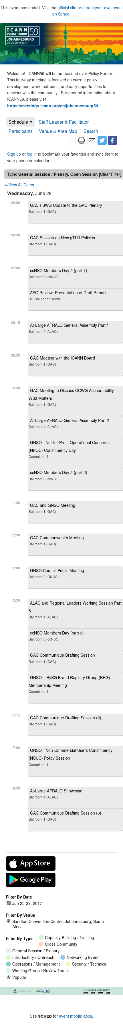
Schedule (18, 122)
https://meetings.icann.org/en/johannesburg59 (52, 105)
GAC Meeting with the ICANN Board (62, 360)
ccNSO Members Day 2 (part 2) (58, 475)
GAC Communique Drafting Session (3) (65, 815)
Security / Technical (89, 963)
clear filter (110, 174)
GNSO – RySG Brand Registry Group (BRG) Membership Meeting (69, 684)
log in (32, 154)
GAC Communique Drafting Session (62, 658)
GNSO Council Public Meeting (56, 573)
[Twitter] (102, 140)
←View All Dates (19, 185)
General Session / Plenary (35, 950)
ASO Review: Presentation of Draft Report (67, 295)
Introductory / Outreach (33, 957)
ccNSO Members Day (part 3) (56, 635)
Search (91, 131)
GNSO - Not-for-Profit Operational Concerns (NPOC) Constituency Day (69, 449)
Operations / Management (36, 963)
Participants (21, 131)
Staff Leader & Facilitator (64, 122)
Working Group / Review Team (40, 970)
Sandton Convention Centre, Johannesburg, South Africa (58, 924)
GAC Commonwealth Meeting (56, 540)
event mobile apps (75, 1016)
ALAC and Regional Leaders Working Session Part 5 (75, 609)
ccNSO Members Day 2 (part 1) (58, 273)
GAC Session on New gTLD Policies (62, 240)
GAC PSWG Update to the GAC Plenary (65, 208)
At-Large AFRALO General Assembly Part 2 (69, 423)
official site (66, 7)
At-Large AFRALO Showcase (55, 793)
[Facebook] (112, 140)
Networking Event (82, 957)
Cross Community (61, 944)
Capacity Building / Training (69, 937)
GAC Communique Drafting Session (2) (65, 720)
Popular (19, 977)
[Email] (91, 140)
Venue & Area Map (58, 131)
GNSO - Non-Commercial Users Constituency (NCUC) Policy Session (70, 757)
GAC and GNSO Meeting (52, 508)
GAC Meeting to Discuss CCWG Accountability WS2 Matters (71, 397)
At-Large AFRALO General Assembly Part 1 (69, 328)
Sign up (14, 154)
